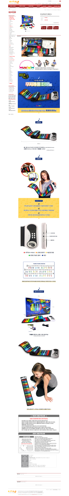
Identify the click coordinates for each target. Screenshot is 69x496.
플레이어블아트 (11, 49)
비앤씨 (10, 65)
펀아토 (10, 77)
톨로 (10, 46)
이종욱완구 (11, 72)
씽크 (10, 67)
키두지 (10, 41)
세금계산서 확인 (11, 90)
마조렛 (10, 28)
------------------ (11, 82)
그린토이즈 (11, 21)
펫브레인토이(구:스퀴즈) (12, 35)
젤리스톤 (10, 38)
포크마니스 (11, 48)
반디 (10, 64)
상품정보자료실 (11, 89)
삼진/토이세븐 (11, 66)
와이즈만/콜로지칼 (12, 36)
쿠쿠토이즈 (11, 75)
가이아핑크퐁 (11, 58)
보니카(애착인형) (11, 31)
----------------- (11, 55)
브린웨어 (10, 32)
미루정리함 (11, 63)
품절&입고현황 (11, 87)
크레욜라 (10, 40)
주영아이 (10, 74)
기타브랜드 (11, 54)
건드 (10, 22)
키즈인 (10, 76)
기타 (50, 9)
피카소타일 (11, 50)
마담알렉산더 (11, 27)
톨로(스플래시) (11, 47)
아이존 (10, 68)
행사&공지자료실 (11, 88)
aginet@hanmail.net (41, 492)
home (45, 9)
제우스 (10, 73)
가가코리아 (11, 57)
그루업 (10, 20)
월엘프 (10, 37)
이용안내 (59, 489)
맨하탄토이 (11, 30)
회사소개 (47, 489)
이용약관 (50, 489)
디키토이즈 (11, 23)
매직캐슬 (10, 29)
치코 (10, 39)
